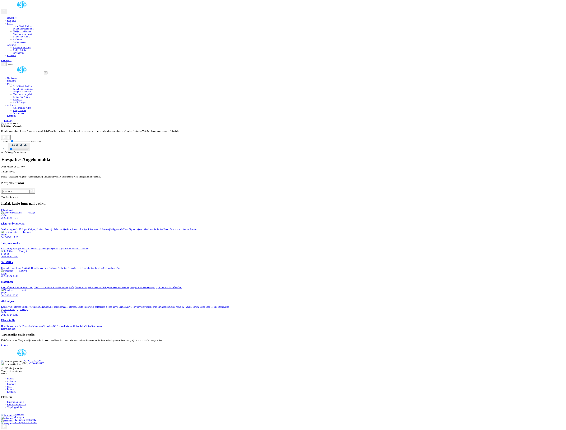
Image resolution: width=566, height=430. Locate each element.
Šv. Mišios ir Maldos (22, 26)
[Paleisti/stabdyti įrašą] (6, 137)
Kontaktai (11, 55)
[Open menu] (4, 11)
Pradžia (10, 378)
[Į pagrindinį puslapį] (22, 72)
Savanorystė (18, 53)
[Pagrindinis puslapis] (22, 7)
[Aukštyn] (4, 426)
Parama (10, 389)
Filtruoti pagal (8, 210)
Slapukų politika (14, 407)
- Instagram (18, 417)
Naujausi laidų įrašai (22, 34)
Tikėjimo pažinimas (22, 31)
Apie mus (12, 45)
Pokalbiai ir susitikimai (23, 28)
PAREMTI (6, 60)
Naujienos (12, 18)
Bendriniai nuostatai (16, 404)
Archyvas (17, 39)
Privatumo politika (15, 402)
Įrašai (10, 23)
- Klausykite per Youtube (25, 422)
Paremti (4, 345)
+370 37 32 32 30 (32, 360)
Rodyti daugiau (8, 329)
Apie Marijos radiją (22, 47)
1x (4, 149)
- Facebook (18, 414)
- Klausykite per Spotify (24, 420)
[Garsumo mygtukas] (19, 147)
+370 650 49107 (36, 363)
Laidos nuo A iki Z (22, 36)
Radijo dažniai (19, 50)
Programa (11, 20)
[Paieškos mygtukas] (3, 64)
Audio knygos (19, 42)
